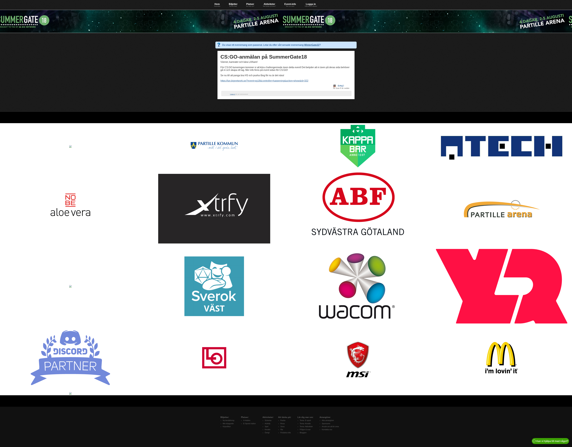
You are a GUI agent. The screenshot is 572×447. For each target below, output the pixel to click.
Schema (268, 420)
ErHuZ (341, 86)
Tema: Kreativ (305, 424)
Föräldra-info (285, 433)
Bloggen (303, 433)
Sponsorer (326, 424)
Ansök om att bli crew (330, 427)
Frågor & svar (305, 430)
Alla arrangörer (328, 420)
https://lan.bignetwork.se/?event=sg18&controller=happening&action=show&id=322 (264, 80)
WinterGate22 (311, 45)
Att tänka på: (284, 417)
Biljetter (233, 5)
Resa (282, 424)
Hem (217, 5)
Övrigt (267, 433)
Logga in (311, 5)
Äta (281, 430)
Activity (267, 424)
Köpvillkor (227, 427)
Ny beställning (228, 420)
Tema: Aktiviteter (306, 427)
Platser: (245, 417)
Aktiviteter (269, 5)
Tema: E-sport (305, 420)
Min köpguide (228, 424)
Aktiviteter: (268, 417)
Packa (282, 420)
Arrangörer (325, 417)
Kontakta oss (327, 430)
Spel (266, 427)
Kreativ (267, 430)
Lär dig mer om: (305, 417)
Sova (282, 427)
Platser (250, 5)
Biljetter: (224, 417)
